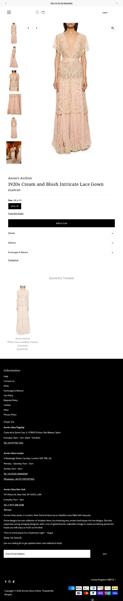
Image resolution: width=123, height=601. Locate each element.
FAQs (6, 385)
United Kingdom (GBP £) (102, 579)
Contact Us (9, 381)
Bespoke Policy (11, 400)
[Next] (36, 28)
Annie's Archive (20, 178)
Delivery (12, 242)
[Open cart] (43, 12)
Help (6, 376)
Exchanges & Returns (18, 252)
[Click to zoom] (112, 28)
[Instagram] (9, 582)
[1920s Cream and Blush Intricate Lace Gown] (23, 311)
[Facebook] (5, 582)
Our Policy (8, 395)
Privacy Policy (10, 414)
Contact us (13, 260)
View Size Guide (15, 213)
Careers (7, 405)
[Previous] (28, 28)
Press (6, 409)
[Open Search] (37, 12)
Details (11, 233)
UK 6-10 (15, 206)
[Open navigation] (18, 12)
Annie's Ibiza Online (31, 590)
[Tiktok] (13, 582)
